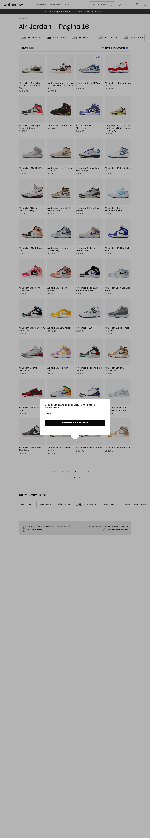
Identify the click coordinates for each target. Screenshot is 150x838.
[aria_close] (75, 435)
